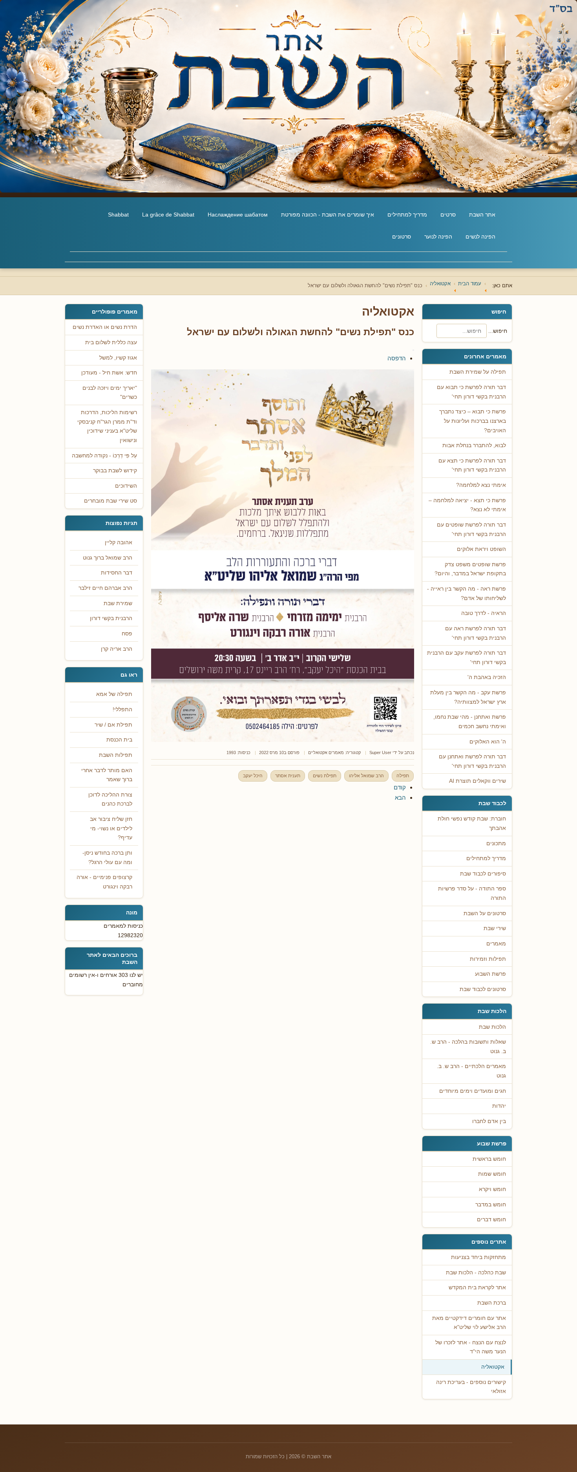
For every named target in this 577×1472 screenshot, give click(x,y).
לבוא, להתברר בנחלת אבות (474, 445)
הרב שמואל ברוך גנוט (107, 558)
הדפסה (396, 358)
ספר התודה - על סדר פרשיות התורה (472, 893)
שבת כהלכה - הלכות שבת (476, 1273)
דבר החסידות (116, 573)
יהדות (499, 1106)
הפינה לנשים (480, 236)
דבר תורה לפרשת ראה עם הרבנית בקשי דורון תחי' (475, 633)
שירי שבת (495, 928)
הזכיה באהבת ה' (486, 677)
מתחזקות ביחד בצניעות (478, 1257)
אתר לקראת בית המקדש (477, 1287)
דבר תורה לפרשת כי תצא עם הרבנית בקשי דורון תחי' (472, 465)
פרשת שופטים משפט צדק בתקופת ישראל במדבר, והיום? (470, 569)
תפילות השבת (115, 755)
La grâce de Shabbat (168, 214)
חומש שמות (492, 1174)
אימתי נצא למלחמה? (481, 485)
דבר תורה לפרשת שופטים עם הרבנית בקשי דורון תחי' (471, 529)
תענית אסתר (287, 775)
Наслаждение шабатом (238, 214)
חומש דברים (491, 1219)
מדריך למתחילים (407, 214)
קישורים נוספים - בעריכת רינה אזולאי (471, 1387)
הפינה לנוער (438, 236)
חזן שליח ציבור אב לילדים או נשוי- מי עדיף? (111, 828)
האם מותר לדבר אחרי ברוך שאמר (106, 775)
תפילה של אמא (114, 694)
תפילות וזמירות (488, 959)
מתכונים (496, 843)
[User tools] (413, 350)
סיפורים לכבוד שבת (483, 874)
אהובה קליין (118, 542)
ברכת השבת (491, 1303)
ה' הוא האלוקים (487, 742)
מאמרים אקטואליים (326, 752)
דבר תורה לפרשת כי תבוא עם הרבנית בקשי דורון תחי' (471, 392)
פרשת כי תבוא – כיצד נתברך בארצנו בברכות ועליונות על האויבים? (472, 421)
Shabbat (118, 214)
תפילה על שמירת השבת (477, 372)
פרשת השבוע (490, 974)
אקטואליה (492, 1367)
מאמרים (496, 944)
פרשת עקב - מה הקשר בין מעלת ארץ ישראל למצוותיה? (468, 697)
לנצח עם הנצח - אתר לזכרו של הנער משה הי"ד (470, 1347)
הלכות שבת (492, 1027)
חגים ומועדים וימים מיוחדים (472, 1091)
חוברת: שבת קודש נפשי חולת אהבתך (472, 823)
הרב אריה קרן (116, 649)
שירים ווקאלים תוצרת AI (477, 781)
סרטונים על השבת (485, 913)
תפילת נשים (324, 775)
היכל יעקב (253, 775)
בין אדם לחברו (489, 1121)
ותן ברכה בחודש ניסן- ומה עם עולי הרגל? (107, 857)
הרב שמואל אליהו (366, 775)
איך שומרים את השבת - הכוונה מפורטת (327, 214)
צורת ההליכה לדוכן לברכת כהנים (110, 799)
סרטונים (401, 236)
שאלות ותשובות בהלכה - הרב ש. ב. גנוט (468, 1046)
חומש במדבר (490, 1205)
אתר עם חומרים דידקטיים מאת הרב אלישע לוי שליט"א (469, 1323)
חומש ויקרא (492, 1189)
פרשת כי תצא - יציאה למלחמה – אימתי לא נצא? (467, 505)
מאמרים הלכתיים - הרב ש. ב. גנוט (471, 1071)
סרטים (448, 214)
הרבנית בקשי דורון (111, 618)
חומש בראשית (489, 1159)
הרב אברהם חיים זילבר (105, 588)
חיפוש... (497, 331)
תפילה (402, 775)
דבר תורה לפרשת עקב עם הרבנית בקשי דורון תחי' (466, 657)
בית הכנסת (119, 740)
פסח (127, 634)
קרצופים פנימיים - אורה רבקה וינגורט (104, 882)
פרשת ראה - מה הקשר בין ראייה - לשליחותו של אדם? (466, 593)
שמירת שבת (118, 603)
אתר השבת (482, 214)
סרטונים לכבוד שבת (483, 989)
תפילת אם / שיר (113, 725)
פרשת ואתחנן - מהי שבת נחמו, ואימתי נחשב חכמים (469, 721)
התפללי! (122, 709)
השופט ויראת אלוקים (481, 549)
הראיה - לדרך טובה (483, 613)
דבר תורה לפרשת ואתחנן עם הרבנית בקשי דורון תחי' (472, 761)
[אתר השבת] (288, 96)
